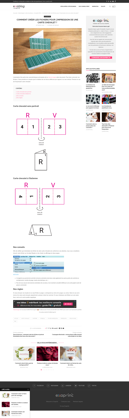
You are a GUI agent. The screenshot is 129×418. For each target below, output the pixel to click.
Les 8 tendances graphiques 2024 (107, 107)
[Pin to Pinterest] (52, 328)
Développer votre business (68, 6)
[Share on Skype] (61, 328)
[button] (15, 358)
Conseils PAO (37, 13)
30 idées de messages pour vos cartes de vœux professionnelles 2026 (108, 87)
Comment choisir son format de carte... (18, 412)
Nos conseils (19, 95)
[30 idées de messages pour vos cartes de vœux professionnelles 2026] (109, 78)
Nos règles (19, 97)
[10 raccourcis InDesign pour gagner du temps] (93, 99)
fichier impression (53, 318)
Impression (64, 318)
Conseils (42, 318)
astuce (16, 318)
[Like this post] (46, 328)
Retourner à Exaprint (52, 401)
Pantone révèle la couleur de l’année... (19, 403)
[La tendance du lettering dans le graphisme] (93, 78)
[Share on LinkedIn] (54, 328)
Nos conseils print (84, 6)
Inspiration (95, 6)
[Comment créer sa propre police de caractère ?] (93, 117)
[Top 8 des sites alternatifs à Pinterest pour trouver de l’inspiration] (109, 117)
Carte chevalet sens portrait (23, 91)
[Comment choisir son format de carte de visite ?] (71, 353)
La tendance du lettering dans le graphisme (90, 86)
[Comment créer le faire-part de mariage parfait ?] (24, 353)
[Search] (110, 6)
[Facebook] (106, 1)
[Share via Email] (63, 328)
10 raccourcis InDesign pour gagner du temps (92, 107)
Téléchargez (16, 309)
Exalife (103, 6)
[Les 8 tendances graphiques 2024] (109, 99)
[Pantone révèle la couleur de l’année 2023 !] (47, 353)
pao (15, 321)
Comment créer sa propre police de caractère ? (91, 125)
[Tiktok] (115, 1)
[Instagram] (108, 1)
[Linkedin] (110, 1)
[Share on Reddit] (56, 328)
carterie (34, 318)
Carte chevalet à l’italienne (23, 93)
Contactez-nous (65, 401)
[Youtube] (113, 1)
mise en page (52, 77)
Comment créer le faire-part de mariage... (19, 394)
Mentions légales (78, 401)
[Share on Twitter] (50, 328)
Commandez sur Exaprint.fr (101, 57)
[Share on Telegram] (59, 328)
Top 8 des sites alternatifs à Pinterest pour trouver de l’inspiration (108, 126)
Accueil (15, 13)
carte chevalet (25, 318)
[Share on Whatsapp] (57, 328)
